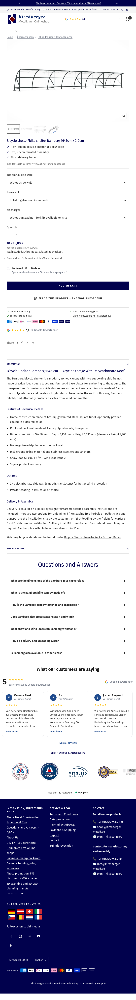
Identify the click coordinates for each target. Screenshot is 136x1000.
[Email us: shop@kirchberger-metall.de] (127, 10)
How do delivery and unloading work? (35, 641)
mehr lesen (12, 731)
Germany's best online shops (21, 850)
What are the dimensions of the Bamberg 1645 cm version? (47, 581)
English (39, 959)
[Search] (15, 30)
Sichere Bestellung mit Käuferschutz (92, 315)
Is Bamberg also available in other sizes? (36, 653)
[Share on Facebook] (17, 342)
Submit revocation (61, 845)
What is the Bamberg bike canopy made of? (38, 592)
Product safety (15, 548)
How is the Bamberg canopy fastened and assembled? (45, 605)
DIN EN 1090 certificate (21, 843)
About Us (12, 837)
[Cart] (127, 19)
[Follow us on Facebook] (11, 936)
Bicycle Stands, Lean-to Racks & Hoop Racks (92, 537)
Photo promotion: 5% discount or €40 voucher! (22, 876)
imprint (54, 835)
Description (13, 364)
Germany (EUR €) (18, 959)
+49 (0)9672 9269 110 (110, 822)
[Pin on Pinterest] (22, 342)
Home (10, 37)
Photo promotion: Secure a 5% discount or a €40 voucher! (68, 3)
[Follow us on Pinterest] (29, 936)
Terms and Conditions (64, 814)
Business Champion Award (23, 858)
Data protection (60, 819)
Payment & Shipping (63, 830)
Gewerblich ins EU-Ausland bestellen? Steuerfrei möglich (35, 258)
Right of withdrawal (62, 825)
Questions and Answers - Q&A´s (23, 830)
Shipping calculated (35, 251)
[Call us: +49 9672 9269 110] (122, 10)
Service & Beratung (20, 311)
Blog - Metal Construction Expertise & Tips (23, 820)
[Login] (120, 19)
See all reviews (68, 742)
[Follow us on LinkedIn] (11, 945)
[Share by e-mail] (33, 343)
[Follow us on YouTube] (38, 936)
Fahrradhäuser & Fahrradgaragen (55, 37)
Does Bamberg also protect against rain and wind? (42, 617)
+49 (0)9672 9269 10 (109, 859)
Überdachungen (25, 37)
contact (54, 840)
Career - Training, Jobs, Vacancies (21, 866)
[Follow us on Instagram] (20, 936)
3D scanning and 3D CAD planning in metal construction (22, 888)
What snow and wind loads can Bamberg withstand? (43, 629)
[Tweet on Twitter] (27, 342)
